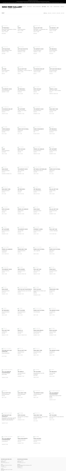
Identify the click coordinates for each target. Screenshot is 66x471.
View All (45, 13)
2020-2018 (58, 13)
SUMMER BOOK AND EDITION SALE (33, 0)
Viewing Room (56, 6)
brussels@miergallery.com (21, 462)
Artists (24, 6)
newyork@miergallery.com (5, 462)
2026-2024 (49, 13)
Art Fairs (44, 6)
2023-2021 (54, 13)
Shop (51, 6)
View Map (2, 470)
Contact (62, 6)
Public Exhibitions (37, 6)
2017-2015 (62, 13)
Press (48, 6)
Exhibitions (29, 6)
